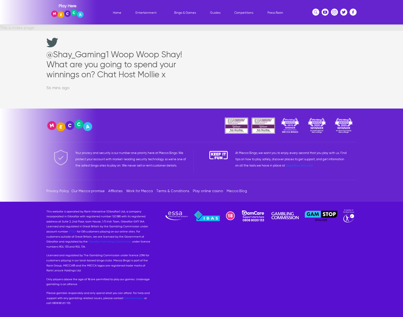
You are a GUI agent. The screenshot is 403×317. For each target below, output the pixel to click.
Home (117, 12)
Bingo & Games (185, 12)
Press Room (275, 12)
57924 (72, 231)
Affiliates (115, 191)
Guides (215, 12)
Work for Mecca (139, 191)
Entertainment (145, 12)
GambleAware (134, 298)
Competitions (243, 12)
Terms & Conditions (172, 191)
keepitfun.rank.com (299, 165)
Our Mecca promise (88, 191)
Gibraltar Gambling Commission (109, 241)
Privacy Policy (57, 191)
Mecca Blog (237, 191)
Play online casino (208, 191)
